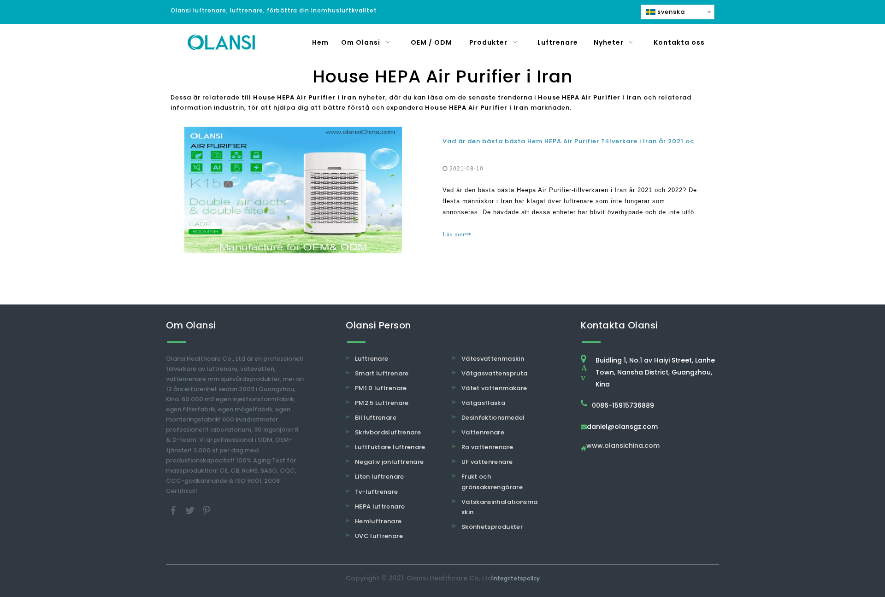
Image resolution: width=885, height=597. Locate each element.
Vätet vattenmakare (494, 388)
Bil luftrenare (375, 417)
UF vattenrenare (487, 461)
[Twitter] (191, 509)
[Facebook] (174, 509)
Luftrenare (372, 358)
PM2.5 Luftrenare (382, 402)
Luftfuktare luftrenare (390, 447)
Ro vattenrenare (487, 447)
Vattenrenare (482, 432)
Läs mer (453, 234)
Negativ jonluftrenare (389, 461)
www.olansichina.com (623, 446)
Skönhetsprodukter (492, 526)
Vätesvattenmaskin (492, 358)
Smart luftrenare (382, 373)
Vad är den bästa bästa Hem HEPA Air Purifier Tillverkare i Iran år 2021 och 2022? (581, 141)
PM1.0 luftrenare (381, 388)
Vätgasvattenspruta (494, 373)
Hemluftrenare (378, 521)
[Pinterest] (206, 509)
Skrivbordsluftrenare (388, 432)
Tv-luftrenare (376, 491)
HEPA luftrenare (380, 506)
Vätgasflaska (483, 402)
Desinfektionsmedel (493, 417)
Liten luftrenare (379, 476)
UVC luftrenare (379, 536)
